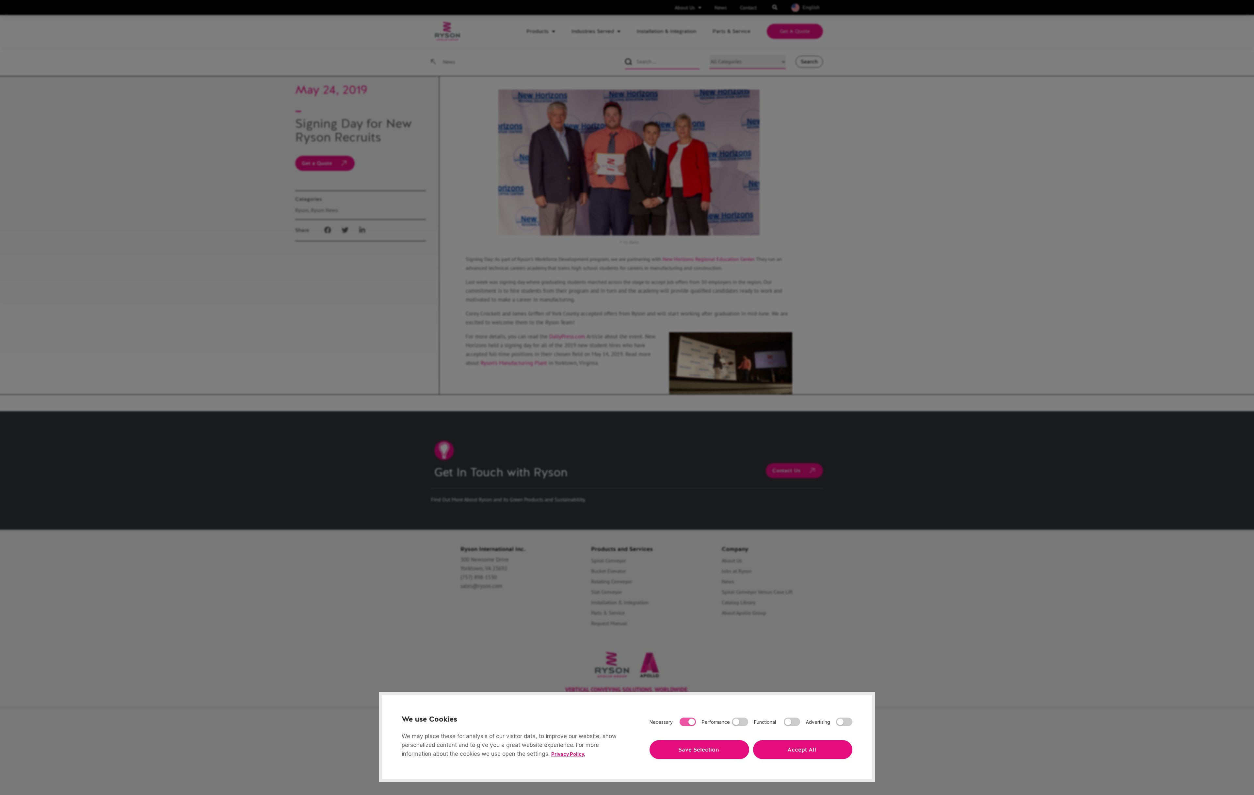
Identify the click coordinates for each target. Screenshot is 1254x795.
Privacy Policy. (568, 754)
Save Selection (698, 750)
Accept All (801, 750)
